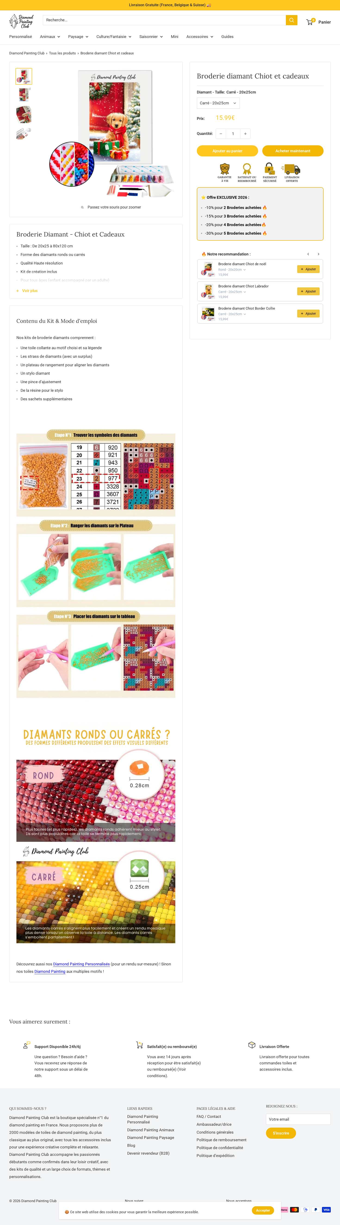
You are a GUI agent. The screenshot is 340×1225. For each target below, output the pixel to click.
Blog (131, 1145)
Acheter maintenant (292, 151)
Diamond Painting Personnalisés (81, 964)
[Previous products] (308, 254)
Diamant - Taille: (226, 92)
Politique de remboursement (222, 1140)
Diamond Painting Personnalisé (142, 1119)
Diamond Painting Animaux (150, 1130)
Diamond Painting (49, 971)
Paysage (75, 36)
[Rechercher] (291, 20)
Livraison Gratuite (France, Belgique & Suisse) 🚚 (170, 5)
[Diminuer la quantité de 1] (221, 134)
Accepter (263, 1210)
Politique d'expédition (215, 1155)
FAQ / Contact (209, 1116)
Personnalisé (20, 36)
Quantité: (205, 133)
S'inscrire (281, 1133)
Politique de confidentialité (220, 1147)
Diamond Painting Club (26, 53)
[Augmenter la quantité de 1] (245, 134)
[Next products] (318, 254)
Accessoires (197, 36)
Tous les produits (62, 53)
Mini (174, 36)
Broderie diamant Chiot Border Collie (246, 308)
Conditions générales (215, 1132)
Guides (227, 36)
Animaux (47, 36)
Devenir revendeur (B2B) (148, 1153)
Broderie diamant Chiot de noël (242, 264)
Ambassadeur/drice (214, 1124)
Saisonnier (148, 36)
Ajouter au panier (227, 151)
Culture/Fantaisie (111, 36)
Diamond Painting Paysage (150, 1137)
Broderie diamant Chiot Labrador (243, 286)
